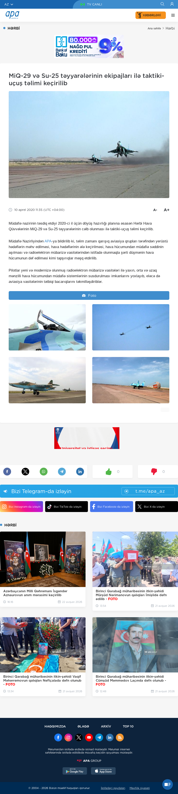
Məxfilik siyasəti (140, 788)
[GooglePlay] (75, 771)
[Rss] (120, 738)
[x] (79, 738)
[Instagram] (68, 738)
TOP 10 (128, 726)
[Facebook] (58, 738)
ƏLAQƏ (83, 726)
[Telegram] (99, 738)
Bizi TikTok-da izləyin (67, 506)
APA (47, 241)
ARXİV (106, 726)
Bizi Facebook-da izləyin (113, 506)
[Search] (162, 4)
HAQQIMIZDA (55, 726)
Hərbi (170, 28)
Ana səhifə (154, 28)
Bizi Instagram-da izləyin (24, 506)
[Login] (172, 4)
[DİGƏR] (172, 15)
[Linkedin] (110, 738)
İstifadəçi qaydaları (113, 788)
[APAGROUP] (89, 761)
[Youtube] (89, 738)
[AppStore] (103, 771)
